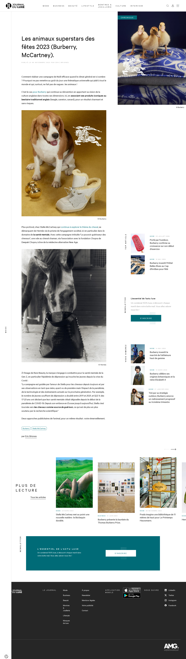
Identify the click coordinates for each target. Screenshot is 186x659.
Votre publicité (87, 605)
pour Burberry (39, 91)
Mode (46, 6)
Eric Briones (62, 62)
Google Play (132, 595)
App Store (132, 590)
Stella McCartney (39, 428)
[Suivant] (173, 449)
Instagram (172, 600)
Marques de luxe (66, 621)
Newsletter (86, 595)
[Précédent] (167, 449)
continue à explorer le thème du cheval (79, 226)
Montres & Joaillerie (105, 5)
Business (59, 6)
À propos (85, 590)
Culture (121, 6)
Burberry (26, 428)
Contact (85, 610)
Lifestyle (88, 6)
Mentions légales (88, 600)
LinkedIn (172, 590)
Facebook (172, 605)
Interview (136, 6)
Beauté (73, 6)
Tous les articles (38, 497)
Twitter (171, 595)
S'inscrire (146, 318)
